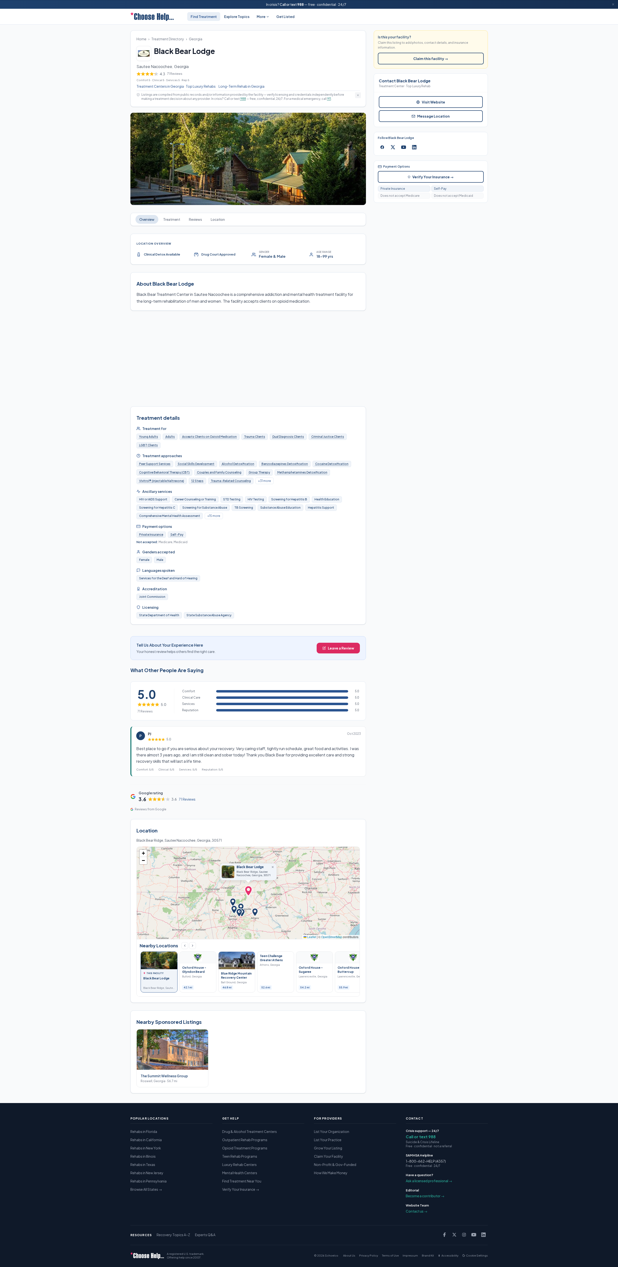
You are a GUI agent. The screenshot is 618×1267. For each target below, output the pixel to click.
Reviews (195, 219)
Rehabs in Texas (142, 1164)
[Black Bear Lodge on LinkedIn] (414, 147)
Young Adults (148, 436)
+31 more (264, 481)
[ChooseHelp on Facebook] (444, 1234)
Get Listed (285, 16)
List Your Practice (327, 1140)
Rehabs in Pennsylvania (148, 1181)
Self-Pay (176, 534)
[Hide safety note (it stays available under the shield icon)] (358, 95)
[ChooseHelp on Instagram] (464, 1234)
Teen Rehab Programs (239, 1156)
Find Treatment (204, 16)
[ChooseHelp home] (152, 16)
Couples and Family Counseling (219, 472)
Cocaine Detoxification (331, 464)
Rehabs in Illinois (143, 1156)
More (261, 16)
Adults (170, 436)
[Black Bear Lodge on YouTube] (403, 147)
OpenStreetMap (331, 937)
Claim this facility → (430, 58)
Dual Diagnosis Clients (288, 436)
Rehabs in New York (145, 1148)
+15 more (213, 516)
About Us (349, 1255)
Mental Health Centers (239, 1173)
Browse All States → (146, 1189)
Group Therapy (259, 472)
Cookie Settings (477, 1255)
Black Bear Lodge (250, 867)
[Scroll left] (184, 945)
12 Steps (197, 481)
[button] (248, 891)
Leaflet (311, 937)
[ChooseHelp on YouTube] (473, 1234)
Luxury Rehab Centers (239, 1164)
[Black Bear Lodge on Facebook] (382, 147)
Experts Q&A (205, 1235)
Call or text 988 (421, 1136)
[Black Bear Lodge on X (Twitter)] (393, 147)
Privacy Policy (368, 1255)
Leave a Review (341, 648)
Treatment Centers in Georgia (160, 86)
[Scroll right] (192, 945)
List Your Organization (331, 1131)
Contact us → (416, 1211)
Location (218, 219)
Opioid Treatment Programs (244, 1148)
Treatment (171, 219)
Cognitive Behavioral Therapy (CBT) (164, 472)
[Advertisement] (248, 359)
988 (300, 4)
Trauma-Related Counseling (231, 481)
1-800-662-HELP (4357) (426, 1161)
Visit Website (433, 102)
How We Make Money (330, 1173)
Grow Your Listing (328, 1148)
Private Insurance (151, 534)
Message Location (433, 116)
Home (141, 39)
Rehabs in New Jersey (146, 1173)
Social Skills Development (196, 464)
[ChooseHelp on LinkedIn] (483, 1234)
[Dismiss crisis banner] (613, 4)
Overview (146, 219)
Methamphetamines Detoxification (302, 472)
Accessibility (449, 1255)
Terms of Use (390, 1255)
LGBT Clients (148, 445)
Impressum (410, 1255)
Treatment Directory (167, 39)
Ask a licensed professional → (429, 1181)
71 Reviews (187, 799)
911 (329, 99)
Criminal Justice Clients (327, 436)
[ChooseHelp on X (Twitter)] (454, 1234)
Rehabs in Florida (143, 1131)
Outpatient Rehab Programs (244, 1140)
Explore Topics (236, 16)
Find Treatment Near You (241, 1181)
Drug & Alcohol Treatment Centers (249, 1131)
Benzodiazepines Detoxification (285, 464)
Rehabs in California (146, 1140)
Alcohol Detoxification (238, 464)
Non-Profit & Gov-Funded (335, 1164)
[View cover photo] (248, 159)
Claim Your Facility (328, 1156)
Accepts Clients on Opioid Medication (209, 436)
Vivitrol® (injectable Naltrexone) (161, 481)
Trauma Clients (254, 436)
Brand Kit (428, 1255)
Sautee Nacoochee (154, 66)
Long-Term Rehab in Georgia (241, 86)
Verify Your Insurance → (433, 177)
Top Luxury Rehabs (201, 86)
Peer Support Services (154, 464)
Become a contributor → (425, 1196)
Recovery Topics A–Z (173, 1235)
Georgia (195, 39)
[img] (248, 893)
